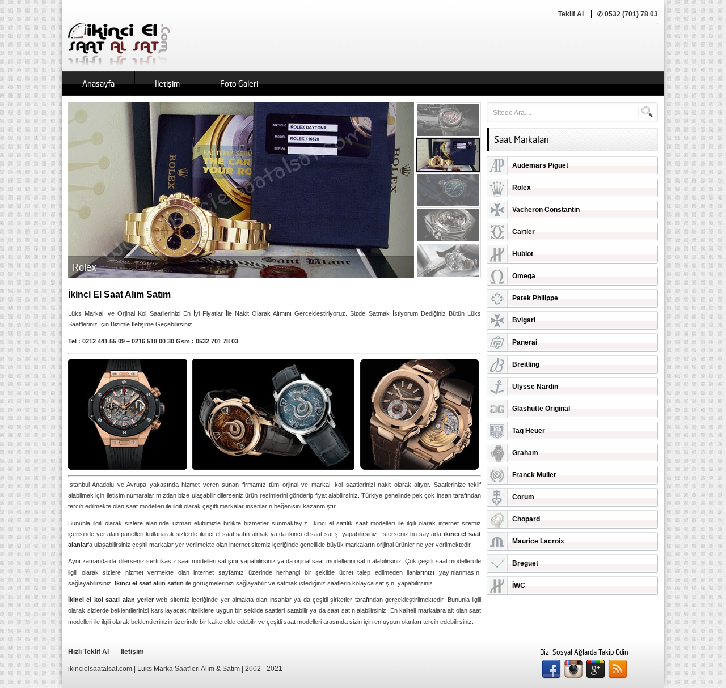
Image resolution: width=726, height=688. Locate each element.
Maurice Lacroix (538, 541)
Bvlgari (523, 320)
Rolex (521, 188)
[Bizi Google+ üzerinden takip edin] (595, 669)
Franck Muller (534, 475)
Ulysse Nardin (535, 386)
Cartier (523, 232)
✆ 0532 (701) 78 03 (627, 14)
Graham (525, 453)
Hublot (522, 254)
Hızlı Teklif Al (88, 652)
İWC (518, 585)
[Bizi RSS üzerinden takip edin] (617, 669)
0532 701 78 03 (217, 341)
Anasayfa (98, 83)
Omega (523, 276)
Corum (523, 497)
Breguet (525, 563)
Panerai (524, 342)
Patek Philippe (535, 298)
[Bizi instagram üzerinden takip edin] (573, 669)
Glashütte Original (541, 409)
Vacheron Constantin (546, 210)
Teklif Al (571, 14)
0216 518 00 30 (153, 341)
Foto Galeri (239, 83)
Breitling (525, 364)
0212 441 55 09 (103, 341)
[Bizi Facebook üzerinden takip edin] (551, 669)
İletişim (167, 83)
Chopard (526, 519)
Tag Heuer (528, 431)
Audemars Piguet (540, 165)
